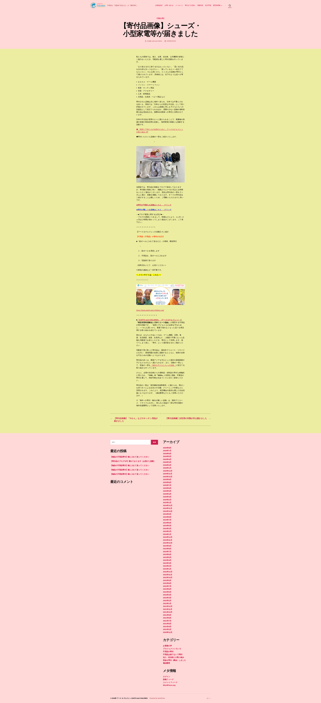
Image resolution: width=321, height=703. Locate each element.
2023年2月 (167, 566)
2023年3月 (167, 563)
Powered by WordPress (157, 698)
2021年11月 (167, 609)
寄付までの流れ (190, 5)
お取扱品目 (159, 5)
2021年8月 (167, 618)
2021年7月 (167, 621)
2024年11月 (167, 508)
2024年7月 (167, 520)
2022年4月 (167, 595)
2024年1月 (167, 534)
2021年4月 (167, 626)
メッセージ (179, 5)
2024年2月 (167, 531)
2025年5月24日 (171, 41)
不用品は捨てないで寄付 (172, 654)
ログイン (166, 677)
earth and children (157, 41)
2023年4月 (167, 560)
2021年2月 (167, 629)
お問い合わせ (169, 5)
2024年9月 (167, 514)
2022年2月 (167, 600)
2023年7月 (167, 552)
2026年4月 (167, 459)
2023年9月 (167, 546)
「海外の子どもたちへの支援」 (163, 365)
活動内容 (200, 5)
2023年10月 (167, 543)
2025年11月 (167, 474)
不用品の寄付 (160, 18)
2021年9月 (167, 615)
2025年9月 (167, 479)
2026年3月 (167, 462)
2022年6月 (167, 589)
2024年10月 (167, 511)
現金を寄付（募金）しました (174, 660)
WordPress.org (169, 685)
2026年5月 (167, 456)
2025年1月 (167, 502)
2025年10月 (167, 477)
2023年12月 (167, 537)
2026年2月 (167, 465)
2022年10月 (167, 577)
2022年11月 (167, 575)
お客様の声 (167, 646)
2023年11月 (167, 540)
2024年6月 (167, 523)
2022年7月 (167, 586)
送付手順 (208, 5)
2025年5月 (167, 491)
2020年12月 (167, 632)
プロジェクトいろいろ (172, 649)
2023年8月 (167, 549)
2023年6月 (167, 554)
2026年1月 (167, 468)
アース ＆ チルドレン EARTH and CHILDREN (132, 698)
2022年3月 (167, 598)
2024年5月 (167, 526)
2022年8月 (167, 583)
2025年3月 (167, 497)
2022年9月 (167, 580)
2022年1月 (167, 603)
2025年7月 (167, 485)
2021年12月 (167, 606)
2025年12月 (167, 471)
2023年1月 (167, 569)
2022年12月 (167, 572)
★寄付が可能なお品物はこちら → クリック (154, 205)
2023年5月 (167, 557)
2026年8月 (167, 448)
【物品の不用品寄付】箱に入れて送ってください (129, 457)
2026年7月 (167, 451)
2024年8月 (167, 517)
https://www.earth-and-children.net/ (150, 310)
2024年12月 (167, 505)
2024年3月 (167, 528)
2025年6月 (167, 488)
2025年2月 (167, 500)
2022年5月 (167, 592)
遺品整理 (166, 663)
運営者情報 (216, 5)
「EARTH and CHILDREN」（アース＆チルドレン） (158, 320)
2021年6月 (167, 624)
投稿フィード (168, 679)
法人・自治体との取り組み (173, 657)
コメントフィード (170, 682)
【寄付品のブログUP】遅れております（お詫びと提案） (132, 461)
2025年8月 (167, 482)
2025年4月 (167, 494)
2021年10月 (167, 612)
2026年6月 (167, 453)
